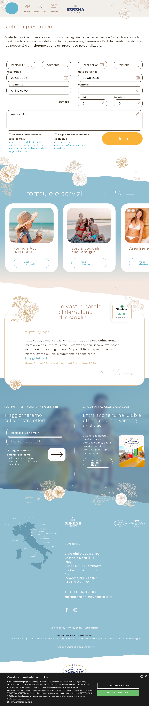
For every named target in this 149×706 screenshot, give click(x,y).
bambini (119, 97)
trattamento (15, 84)
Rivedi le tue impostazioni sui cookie (74, 635)
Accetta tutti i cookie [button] (118, 692)
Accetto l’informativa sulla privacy (27, 143)
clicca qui (26, 699)
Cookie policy (58, 627)
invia (123, 138)
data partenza (88, 71)
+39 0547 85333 (83, 592)
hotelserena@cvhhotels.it (88, 596)
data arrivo (13, 71)
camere (83, 84)
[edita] (92, 647)
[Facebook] (67, 610)
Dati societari (92, 627)
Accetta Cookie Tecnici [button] (118, 686)
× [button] (146, 676)
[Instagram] (75, 610)
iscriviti (57, 454)
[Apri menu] (11, 8)
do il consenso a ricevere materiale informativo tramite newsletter (71, 145)
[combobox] (141, 676)
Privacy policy (74, 627)
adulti (82, 97)
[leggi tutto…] (36, 358)
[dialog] (74, 689)
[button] (50, 702)
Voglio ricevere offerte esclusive (71, 141)
